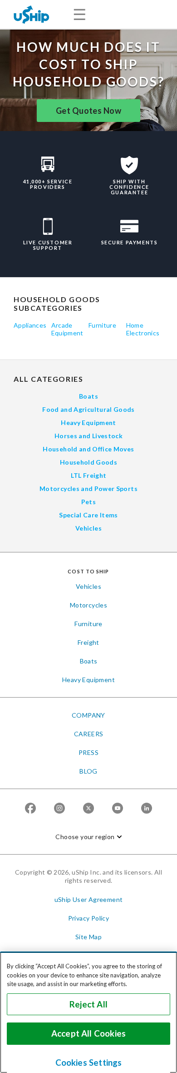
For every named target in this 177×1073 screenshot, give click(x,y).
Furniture (102, 325)
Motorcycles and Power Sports (88, 488)
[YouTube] (117, 808)
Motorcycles (88, 605)
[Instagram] (59, 808)
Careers (88, 734)
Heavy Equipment (88, 422)
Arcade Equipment (67, 329)
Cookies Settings (88, 1063)
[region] (88, 1012)
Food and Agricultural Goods (88, 409)
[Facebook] (30, 808)
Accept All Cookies (88, 1033)
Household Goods (88, 462)
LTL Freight (89, 475)
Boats (88, 396)
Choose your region (84, 836)
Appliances (30, 325)
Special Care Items (88, 515)
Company (88, 715)
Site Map (88, 937)
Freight (88, 642)
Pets (88, 502)
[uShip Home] (32, 14)
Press (88, 752)
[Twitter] (88, 808)
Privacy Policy (88, 918)
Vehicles (88, 528)
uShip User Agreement (88, 899)
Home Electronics (143, 329)
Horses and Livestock (88, 436)
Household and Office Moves (88, 449)
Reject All (88, 1004)
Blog (88, 771)
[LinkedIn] (146, 808)
